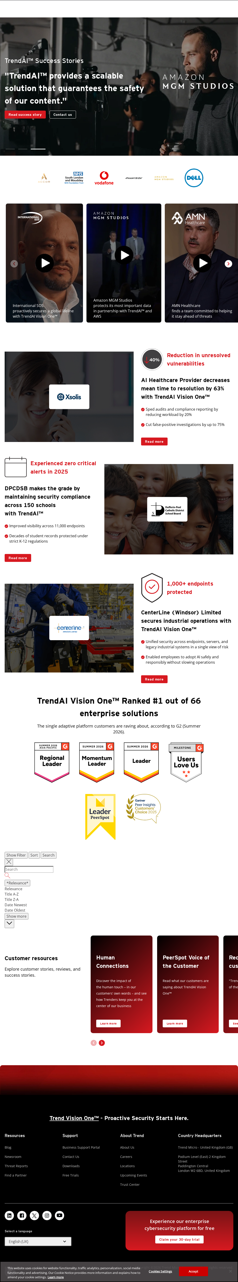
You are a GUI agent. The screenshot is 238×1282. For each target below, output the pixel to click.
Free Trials (71, 1175)
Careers (126, 1156)
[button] (44, 263)
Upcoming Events (133, 1175)
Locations (127, 1166)
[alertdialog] (119, 1271)
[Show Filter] (9, 862)
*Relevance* (17, 883)
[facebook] (21, 1215)
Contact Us (71, 1156)
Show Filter (16, 855)
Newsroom (13, 1156)
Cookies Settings (160, 1271)
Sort (34, 855)
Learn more (108, 1023)
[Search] (119, 876)
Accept (193, 1271)
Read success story (23, 113)
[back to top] (9, 923)
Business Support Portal (81, 1147)
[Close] (230, 1271)
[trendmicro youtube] (59, 1215)
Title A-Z (12, 894)
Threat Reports (16, 1166)
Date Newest (16, 904)
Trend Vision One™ (74, 1118)
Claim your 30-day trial (177, 1238)
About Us (127, 1147)
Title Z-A (12, 899)
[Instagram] (47, 1215)
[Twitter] (34, 1215)
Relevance (13, 888)
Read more (152, 440)
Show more (16, 916)
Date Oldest (15, 910)
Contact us (62, 114)
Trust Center (130, 1184)
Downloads (71, 1166)
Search (49, 855)
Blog (8, 1147)
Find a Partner (16, 1175)
